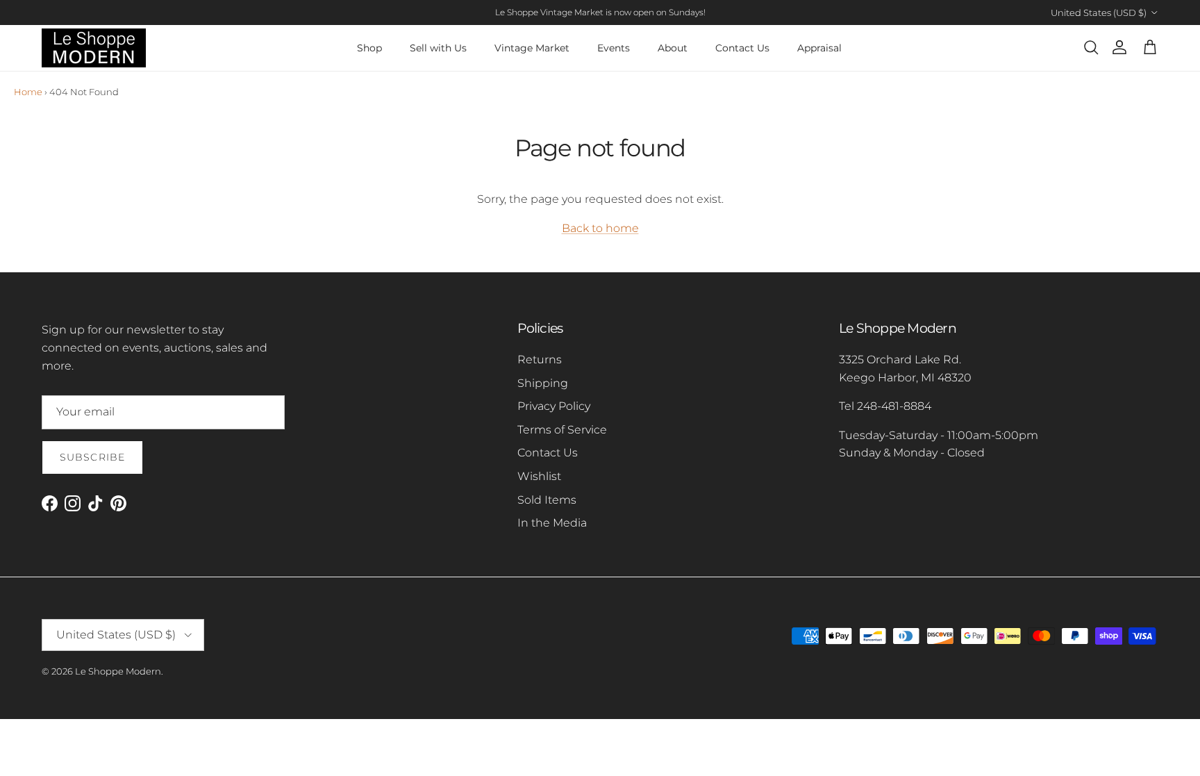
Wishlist (539, 476)
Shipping (542, 383)
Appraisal (819, 48)
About (673, 48)
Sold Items (546, 499)
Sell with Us (438, 48)
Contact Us (742, 48)
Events (613, 48)
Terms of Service (562, 429)
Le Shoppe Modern (118, 671)
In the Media (552, 522)
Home (28, 92)
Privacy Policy (553, 406)
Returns (539, 359)
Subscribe (92, 457)
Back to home (600, 228)
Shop (369, 48)
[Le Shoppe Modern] (94, 47)
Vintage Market (531, 48)
